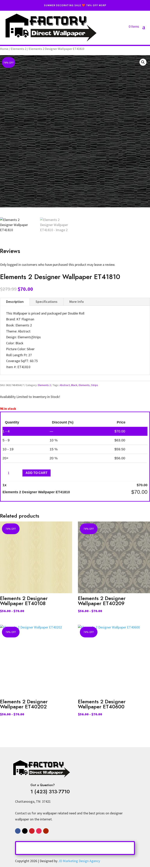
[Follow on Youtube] (46, 831)
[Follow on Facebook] (18, 831)
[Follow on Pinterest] (32, 831)
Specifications (46, 301)
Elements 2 (18, 49)
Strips (94, 385)
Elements (84, 385)
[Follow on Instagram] (39, 831)
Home (4, 49)
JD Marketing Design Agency (79, 861)
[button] (142, 62)
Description (15, 301)
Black (74, 385)
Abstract (65, 385)
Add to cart (36, 473)
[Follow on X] (25, 831)
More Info (76, 301)
